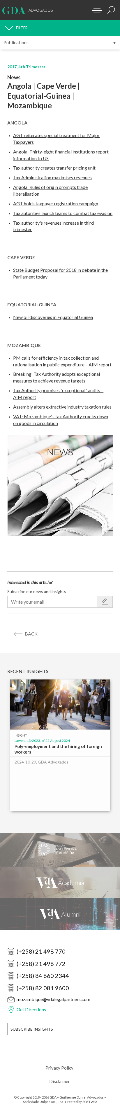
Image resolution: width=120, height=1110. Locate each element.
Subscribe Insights (31, 1029)
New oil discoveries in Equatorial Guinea (53, 317)
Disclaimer (59, 1081)
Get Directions (31, 1009)
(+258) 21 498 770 (41, 951)
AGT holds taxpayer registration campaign (55, 203)
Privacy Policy (59, 1067)
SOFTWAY (89, 1102)
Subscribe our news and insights (36, 591)
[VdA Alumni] (60, 914)
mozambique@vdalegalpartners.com (53, 999)
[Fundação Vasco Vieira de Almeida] (60, 850)
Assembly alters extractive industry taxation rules (62, 406)
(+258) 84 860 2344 (43, 975)
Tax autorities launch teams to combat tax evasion (62, 213)
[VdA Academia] (60, 882)
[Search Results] (111, 10)
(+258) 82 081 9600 (43, 987)
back (31, 633)
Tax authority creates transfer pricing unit (54, 167)
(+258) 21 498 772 (41, 963)
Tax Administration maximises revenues (52, 177)
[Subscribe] (104, 601)
